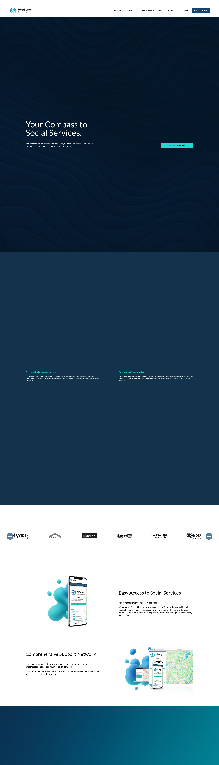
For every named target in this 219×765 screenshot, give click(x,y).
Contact (185, 11)
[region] (109, 536)
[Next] (209, 536)
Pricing (160, 11)
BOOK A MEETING (201, 11)
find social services (177, 145)
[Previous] (10, 536)
